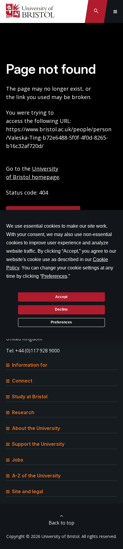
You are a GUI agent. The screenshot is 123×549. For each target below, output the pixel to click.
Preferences (61, 322)
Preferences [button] (54, 276)
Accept (61, 296)
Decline (61, 309)
